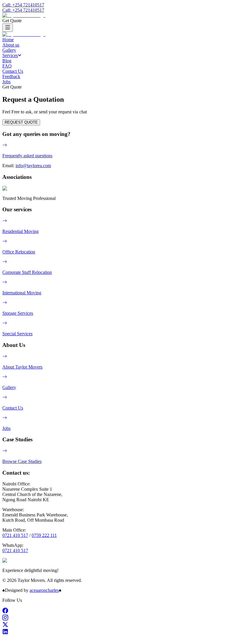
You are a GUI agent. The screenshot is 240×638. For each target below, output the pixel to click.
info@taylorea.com (33, 165)
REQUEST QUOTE (21, 122)
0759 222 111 (44, 535)
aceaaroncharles (44, 590)
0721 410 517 (15, 535)
